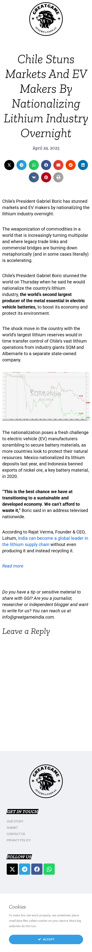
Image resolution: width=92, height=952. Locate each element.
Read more (12, 566)
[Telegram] (24, 869)
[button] (9, 165)
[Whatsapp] (49, 869)
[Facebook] (36, 869)
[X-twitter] (12, 869)
